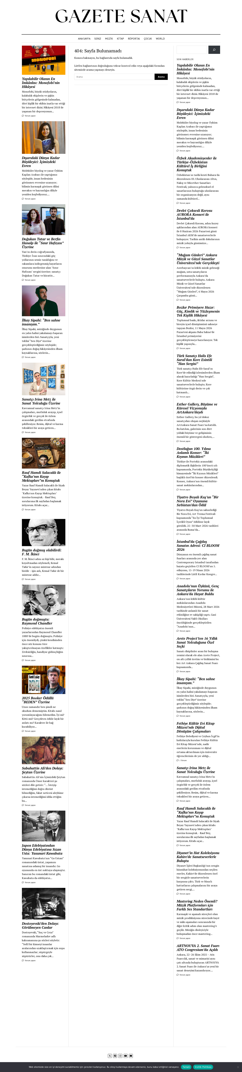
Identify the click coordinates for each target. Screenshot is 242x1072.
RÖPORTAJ (134, 38)
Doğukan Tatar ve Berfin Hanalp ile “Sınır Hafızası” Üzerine (43, 243)
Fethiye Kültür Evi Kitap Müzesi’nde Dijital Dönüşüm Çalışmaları (196, 727)
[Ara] (214, 50)
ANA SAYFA (84, 38)
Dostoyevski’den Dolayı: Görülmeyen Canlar (40, 925)
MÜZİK (109, 38)
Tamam (186, 1067)
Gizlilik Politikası (203, 1067)
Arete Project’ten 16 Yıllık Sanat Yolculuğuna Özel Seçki (197, 642)
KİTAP (120, 38)
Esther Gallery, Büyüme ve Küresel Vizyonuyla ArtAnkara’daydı (197, 408)
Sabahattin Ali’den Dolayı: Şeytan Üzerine (42, 770)
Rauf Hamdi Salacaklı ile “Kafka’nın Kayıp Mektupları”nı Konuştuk (41, 476)
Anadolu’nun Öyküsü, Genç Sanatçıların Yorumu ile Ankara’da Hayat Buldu (198, 590)
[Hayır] (238, 1067)
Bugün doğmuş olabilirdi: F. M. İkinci (42, 552)
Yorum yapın (30, 115)
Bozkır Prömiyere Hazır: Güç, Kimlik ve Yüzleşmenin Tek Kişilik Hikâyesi (198, 311)
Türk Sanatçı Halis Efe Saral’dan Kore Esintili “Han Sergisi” (194, 360)
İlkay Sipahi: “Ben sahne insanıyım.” (41, 322)
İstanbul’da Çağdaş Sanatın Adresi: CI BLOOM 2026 (198, 545)
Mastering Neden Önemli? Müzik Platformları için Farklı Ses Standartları (197, 905)
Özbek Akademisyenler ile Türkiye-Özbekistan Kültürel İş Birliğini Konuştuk (197, 164)
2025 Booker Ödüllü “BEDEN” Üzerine (38, 700)
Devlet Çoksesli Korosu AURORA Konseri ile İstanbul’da (194, 214)
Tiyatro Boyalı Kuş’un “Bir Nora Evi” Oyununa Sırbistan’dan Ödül (197, 501)
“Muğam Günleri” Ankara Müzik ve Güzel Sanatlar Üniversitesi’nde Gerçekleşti (198, 259)
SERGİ (97, 38)
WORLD (160, 38)
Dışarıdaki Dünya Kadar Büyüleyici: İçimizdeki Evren (41, 162)
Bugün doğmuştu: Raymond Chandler (37, 621)
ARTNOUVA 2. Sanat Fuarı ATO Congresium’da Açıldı (198, 948)
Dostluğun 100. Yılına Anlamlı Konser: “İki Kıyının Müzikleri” (194, 453)
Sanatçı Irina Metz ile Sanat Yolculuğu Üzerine (41, 401)
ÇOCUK (148, 38)
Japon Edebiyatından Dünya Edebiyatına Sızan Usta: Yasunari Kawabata (42, 849)
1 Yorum (183, 760)
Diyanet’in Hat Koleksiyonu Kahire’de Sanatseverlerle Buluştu (198, 857)
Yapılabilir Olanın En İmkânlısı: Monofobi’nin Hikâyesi (41, 83)
